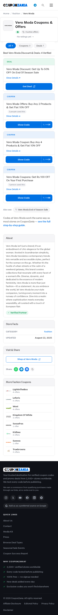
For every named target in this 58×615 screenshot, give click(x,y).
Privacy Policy (47, 603)
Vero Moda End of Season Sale (33, 209)
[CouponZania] (29, 470)
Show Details (12, 78)
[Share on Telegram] (21, 369)
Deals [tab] (40, 46)
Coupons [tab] (24, 46)
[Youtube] (20, 497)
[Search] (42, 5)
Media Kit (8, 531)
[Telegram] (41, 497)
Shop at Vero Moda (27, 359)
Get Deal (27, 86)
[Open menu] (51, 5)
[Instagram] (6, 497)
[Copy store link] (32, 369)
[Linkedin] (34, 497)
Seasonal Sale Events (14, 548)
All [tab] (10, 46)
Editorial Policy (31, 603)
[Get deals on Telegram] (35, 5)
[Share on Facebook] (27, 369)
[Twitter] (13, 497)
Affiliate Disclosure (12, 603)
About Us (7, 520)
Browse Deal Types (13, 542)
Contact (7, 526)
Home (6, 13)
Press (6, 537)
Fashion (16, 13)
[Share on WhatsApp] (16, 369)
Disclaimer (8, 610)
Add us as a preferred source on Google (27, 506)
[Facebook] (27, 497)
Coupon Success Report (15, 553)
